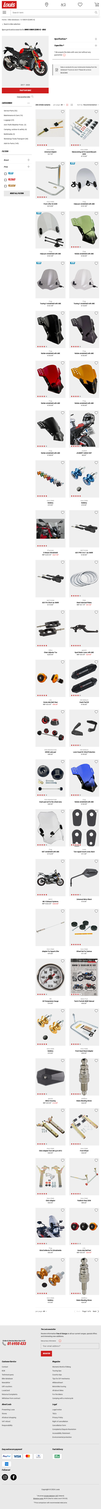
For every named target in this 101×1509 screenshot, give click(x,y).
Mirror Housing (50, 1101)
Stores (4, 1414)
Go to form (64, 72)
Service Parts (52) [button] (10, 111)
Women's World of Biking (61, 1367)
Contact (5, 1367)
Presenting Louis (8, 1410)
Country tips (57, 1375)
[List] (71, 104)
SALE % (12, 179)
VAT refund (6, 1421)
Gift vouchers (7, 1386)
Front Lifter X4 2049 (50, 204)
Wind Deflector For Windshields (50, 1250)
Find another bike (23, 97)
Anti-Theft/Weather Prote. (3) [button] (15, 125)
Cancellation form (59, 1425)
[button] (96, 13)
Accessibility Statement (61, 1433)
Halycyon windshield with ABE (84, 204)
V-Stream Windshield (50, 553)
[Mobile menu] (4, 12)
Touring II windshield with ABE (50, 303)
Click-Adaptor (50, 1200)
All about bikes (57, 1390)
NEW (11, 173)
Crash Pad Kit (84, 702)
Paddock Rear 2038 (84, 1200)
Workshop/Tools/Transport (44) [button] (16, 139)
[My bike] (63, 5)
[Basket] (96, 5)
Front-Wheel (84, 1151)
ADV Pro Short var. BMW (50, 603)
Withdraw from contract (11, 1398)
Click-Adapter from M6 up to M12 (50, 1151)
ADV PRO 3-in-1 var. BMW (84, 553)
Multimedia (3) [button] (9, 134)
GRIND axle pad (50, 752)
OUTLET (12, 185)
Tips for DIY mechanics (61, 1379)
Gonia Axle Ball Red (84, 1250)
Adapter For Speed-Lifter (50, 951)
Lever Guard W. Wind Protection (84, 752)
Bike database (7, 1379)
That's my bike (25, 90)
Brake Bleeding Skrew (84, 1101)
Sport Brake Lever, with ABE (84, 652)
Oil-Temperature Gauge (50, 1001)
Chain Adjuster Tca (50, 652)
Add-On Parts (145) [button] (11, 143)
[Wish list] (80, 5)
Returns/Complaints (9, 1394)
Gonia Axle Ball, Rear (50, 702)
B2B (3, 1371)
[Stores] (46, 5)
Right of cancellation (60, 1421)
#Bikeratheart (57, 1383)
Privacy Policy (57, 1417)
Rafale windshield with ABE (84, 254)
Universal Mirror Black (84, 899)
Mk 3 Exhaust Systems (50, 901)
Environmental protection (62, 1437)
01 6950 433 (16, 1344)
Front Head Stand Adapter (84, 1051)
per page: (56, 105)
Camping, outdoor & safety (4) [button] (15, 129)
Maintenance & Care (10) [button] (13, 115)
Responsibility (7, 1425)
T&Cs (54, 1414)
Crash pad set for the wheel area (50, 802)
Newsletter (6, 1383)
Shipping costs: (38, 1498)
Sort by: (80, 105)
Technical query (8, 1375)
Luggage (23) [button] (9, 120)
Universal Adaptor (50, 152)
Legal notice (57, 1410)
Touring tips (56, 1371)
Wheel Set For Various (84, 951)
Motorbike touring (59, 1386)
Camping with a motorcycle (62, 1398)
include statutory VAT (51, 1496)
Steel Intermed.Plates (84, 603)
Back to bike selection (12, 24)
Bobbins (50, 503)
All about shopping (9, 1417)
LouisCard (6, 1390)
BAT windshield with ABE (50, 852)
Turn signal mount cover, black (84, 852)
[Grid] (67, 104)
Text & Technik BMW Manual (84, 1001)
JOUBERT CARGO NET (84, 453)
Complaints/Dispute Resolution (64, 1429)
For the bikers (57, 1394)
